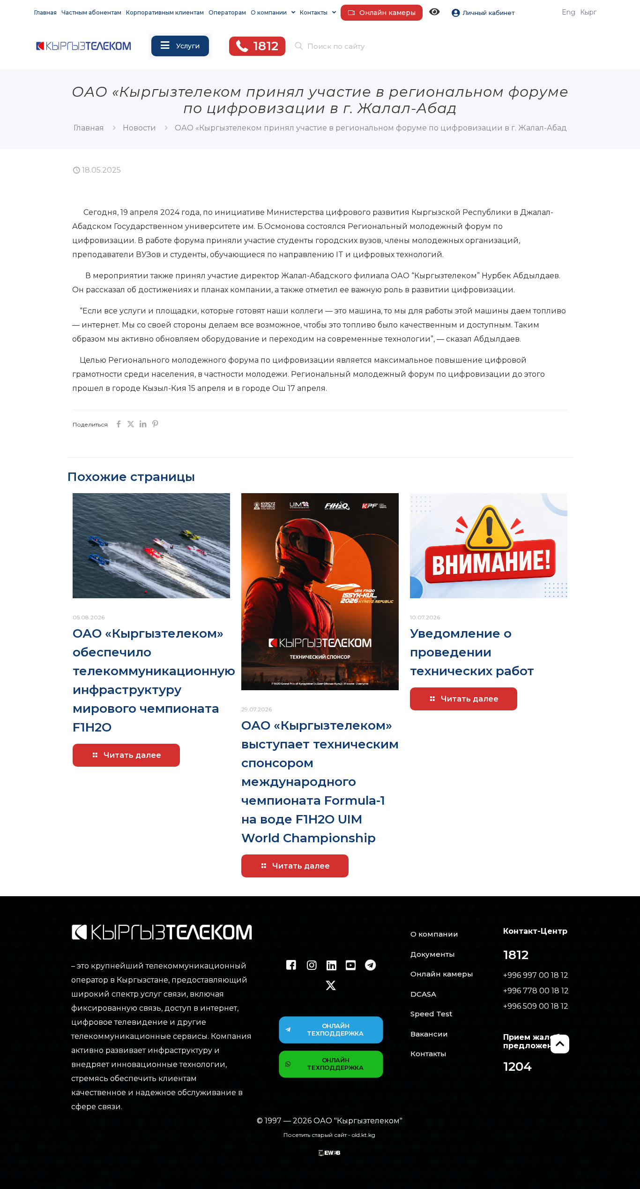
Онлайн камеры (441, 973)
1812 (515, 954)
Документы (432, 954)
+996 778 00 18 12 (536, 990)
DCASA (423, 994)
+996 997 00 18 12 (535, 975)
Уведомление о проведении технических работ (472, 652)
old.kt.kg (363, 1134)
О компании (434, 934)
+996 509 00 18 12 (535, 1006)
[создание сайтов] (329, 1153)
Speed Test (431, 1013)
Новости (139, 127)
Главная (89, 127)
